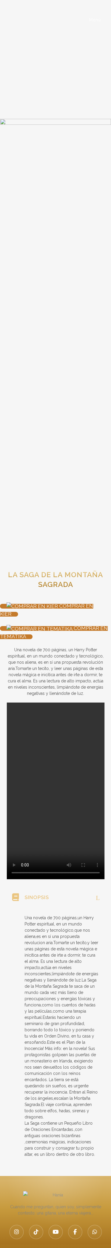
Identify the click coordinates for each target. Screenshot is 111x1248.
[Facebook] (75, 1232)
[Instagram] (16, 1232)
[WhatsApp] (95, 1232)
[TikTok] (36, 1232)
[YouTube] (56, 1232)
